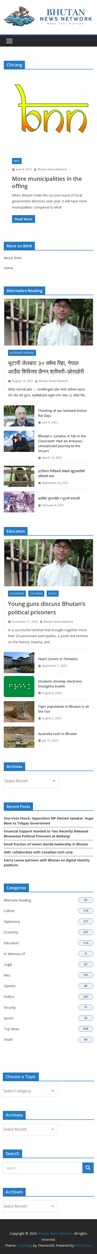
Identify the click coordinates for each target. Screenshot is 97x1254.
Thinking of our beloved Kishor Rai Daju (62, 413)
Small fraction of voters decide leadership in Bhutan (46, 844)
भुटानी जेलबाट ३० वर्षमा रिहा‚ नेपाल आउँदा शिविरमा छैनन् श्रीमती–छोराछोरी (46, 367)
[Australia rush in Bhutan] (19, 737)
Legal (8, 964)
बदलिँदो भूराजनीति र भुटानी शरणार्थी (59, 498)
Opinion (10, 986)
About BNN (12, 258)
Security (10, 1007)
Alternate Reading (22, 352)
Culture (9, 910)
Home (8, 268)
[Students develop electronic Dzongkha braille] (19, 687)
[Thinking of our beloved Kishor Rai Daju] (19, 416)
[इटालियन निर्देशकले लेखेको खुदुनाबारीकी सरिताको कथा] (19, 477)
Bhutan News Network (52, 169)
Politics (9, 996)
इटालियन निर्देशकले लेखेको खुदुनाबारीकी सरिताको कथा (61, 473)
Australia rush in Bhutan (57, 734)
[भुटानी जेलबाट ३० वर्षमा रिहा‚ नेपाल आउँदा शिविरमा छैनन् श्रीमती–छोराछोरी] (48, 322)
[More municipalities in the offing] (52, 118)
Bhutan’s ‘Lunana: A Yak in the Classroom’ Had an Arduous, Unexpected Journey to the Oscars (62, 443)
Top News (36, 593)
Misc (17, 161)
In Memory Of (14, 954)
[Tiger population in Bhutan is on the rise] (19, 712)
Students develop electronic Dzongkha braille (60, 683)
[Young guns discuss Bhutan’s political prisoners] (48, 562)
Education (17, 593)
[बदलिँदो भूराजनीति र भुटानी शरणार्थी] (19, 501)
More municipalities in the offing (47, 182)
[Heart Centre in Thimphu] (19, 662)
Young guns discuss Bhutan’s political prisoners (46, 608)
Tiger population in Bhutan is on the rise (63, 709)
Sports (9, 1018)
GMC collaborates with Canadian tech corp (38, 852)
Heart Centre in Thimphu (58, 659)
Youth (52, 593)
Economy (11, 932)
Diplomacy (12, 921)
